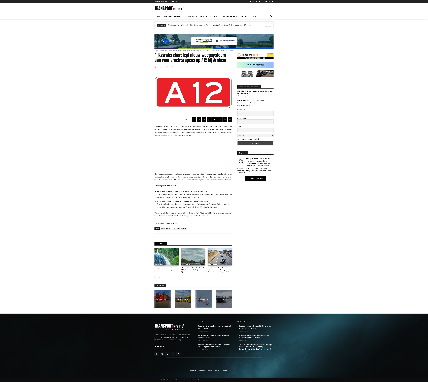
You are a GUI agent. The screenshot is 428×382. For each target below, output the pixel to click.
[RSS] (260, 1)
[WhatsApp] (209, 119)
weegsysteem (181, 228)
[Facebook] (250, 1)
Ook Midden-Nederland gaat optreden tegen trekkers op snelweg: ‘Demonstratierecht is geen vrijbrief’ (219, 270)
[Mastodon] (269, 1)
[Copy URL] (230, 119)
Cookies (210, 371)
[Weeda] (162, 299)
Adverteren (201, 371)
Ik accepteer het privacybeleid (248, 139)
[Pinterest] (204, 119)
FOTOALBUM (160, 286)
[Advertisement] (193, 155)
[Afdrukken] (224, 119)
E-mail (239, 126)
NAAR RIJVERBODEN (255, 178)
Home (156, 50)
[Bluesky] (266, 1)
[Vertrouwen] (224, 299)
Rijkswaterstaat (165, 228)
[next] (270, 25)
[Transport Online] (172, 9)
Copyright (224, 371)
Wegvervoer (164, 50)
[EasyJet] (203, 299)
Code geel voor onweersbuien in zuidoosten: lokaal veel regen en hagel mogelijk (164, 270)
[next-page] (159, 277)
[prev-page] (155, 277)
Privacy (216, 371)
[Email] (219, 119)
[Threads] (272, 1)
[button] (271, 16)
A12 (174, 228)
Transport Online (171, 223)
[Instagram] (253, 1)
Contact (193, 371)
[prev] (266, 25)
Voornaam (241, 110)
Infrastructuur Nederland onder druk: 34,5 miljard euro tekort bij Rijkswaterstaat (192, 270)
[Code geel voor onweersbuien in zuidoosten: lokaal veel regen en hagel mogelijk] (166, 256)
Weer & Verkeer (174, 50)
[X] (263, 1)
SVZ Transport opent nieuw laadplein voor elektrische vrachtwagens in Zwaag (197, 25)
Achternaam (241, 118)
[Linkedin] (256, 1)
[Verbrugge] (183, 299)
